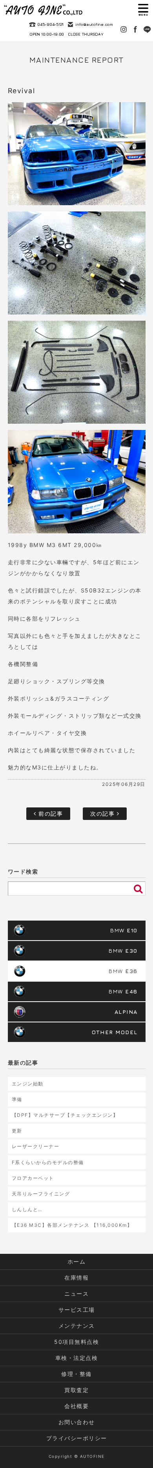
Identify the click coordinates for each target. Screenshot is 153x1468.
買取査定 (76, 1390)
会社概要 (76, 1406)
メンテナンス (76, 1325)
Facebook (135, 29)
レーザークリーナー (36, 1146)
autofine (43, 10)
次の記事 (103, 813)
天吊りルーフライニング (41, 1194)
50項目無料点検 (76, 1341)
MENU (143, 10)
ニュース (76, 1293)
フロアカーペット (33, 1178)
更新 (17, 1131)
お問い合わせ (76, 1422)
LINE (147, 29)
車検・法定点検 (76, 1357)
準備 (17, 1099)
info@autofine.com (94, 24)
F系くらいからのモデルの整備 (48, 1162)
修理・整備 (76, 1373)
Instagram (123, 29)
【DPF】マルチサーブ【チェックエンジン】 (65, 1115)
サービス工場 (76, 1309)
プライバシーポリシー (76, 1438)
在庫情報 (76, 1277)
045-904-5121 (50, 24)
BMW (124, 930)
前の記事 (49, 813)
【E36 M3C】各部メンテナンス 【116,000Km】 (72, 1225)
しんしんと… (27, 1209)
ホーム (76, 1261)
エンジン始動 (28, 1084)
